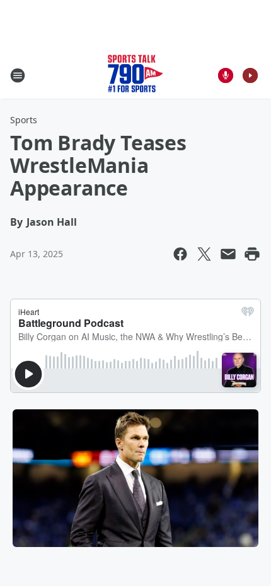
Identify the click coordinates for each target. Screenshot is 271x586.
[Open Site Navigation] (17, 75)
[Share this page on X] (204, 254)
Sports (23, 120)
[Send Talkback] (225, 75)
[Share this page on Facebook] (180, 254)
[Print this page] (252, 254)
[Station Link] (135, 75)
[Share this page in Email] (228, 254)
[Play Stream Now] (250, 75)
